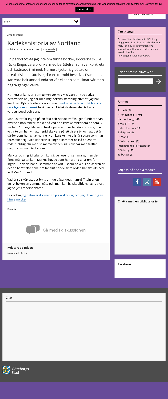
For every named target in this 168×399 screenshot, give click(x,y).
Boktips (122, 132)
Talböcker (123, 154)
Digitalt (122, 136)
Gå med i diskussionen (64, 230)
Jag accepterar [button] (84, 9)
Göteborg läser (127, 141)
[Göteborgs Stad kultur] (21, 370)
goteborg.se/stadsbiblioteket (133, 55)
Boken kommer (127, 128)
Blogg (121, 123)
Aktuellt (122, 110)
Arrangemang (15, 34)
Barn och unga (126, 119)
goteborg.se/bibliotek (142, 14)
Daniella (50, 49)
